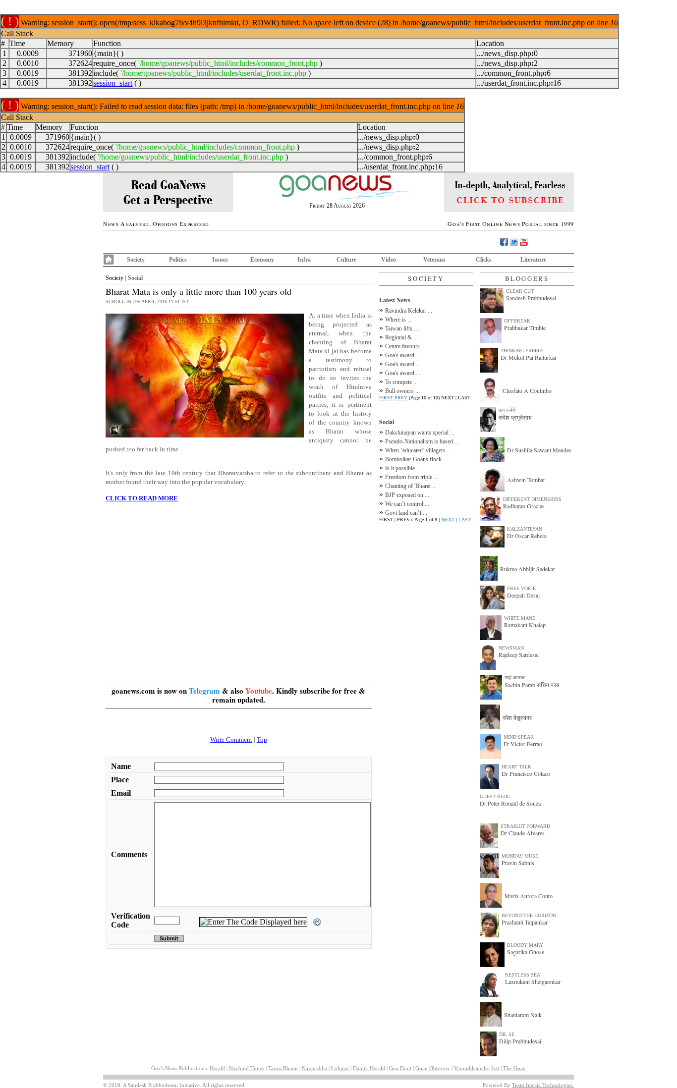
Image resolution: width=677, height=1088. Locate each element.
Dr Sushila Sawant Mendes (539, 450)
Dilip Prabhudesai (520, 1041)
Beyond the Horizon (529, 915)
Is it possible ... (403, 468)
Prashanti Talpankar (525, 922)
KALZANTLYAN (524, 529)
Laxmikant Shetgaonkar (533, 981)
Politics (178, 259)
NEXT (448, 519)
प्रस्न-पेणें (507, 410)
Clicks (484, 259)
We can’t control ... (407, 503)
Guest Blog (495, 796)
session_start (112, 83)
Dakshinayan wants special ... (419, 432)
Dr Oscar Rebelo (527, 536)
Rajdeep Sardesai (519, 654)
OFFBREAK (517, 321)
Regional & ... (401, 337)
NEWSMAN (511, 648)
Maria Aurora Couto (529, 896)
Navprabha (314, 1068)
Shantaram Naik (523, 1015)
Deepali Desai (523, 595)
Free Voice (521, 588)
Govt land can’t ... (406, 512)
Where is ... (398, 319)
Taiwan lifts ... (401, 328)
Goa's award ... (402, 355)
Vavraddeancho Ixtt (476, 1068)
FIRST (386, 397)
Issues (220, 259)
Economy (262, 259)
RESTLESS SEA (522, 975)
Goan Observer (432, 1068)
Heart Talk (516, 766)
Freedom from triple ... (411, 477)
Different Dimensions (532, 499)
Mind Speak (519, 737)
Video (388, 259)
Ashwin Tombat (526, 480)
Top (262, 739)
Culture (346, 259)
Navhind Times (246, 1068)
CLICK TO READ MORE (142, 498)
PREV (401, 397)
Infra (304, 259)
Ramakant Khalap (525, 625)
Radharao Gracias (524, 506)
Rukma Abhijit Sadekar (527, 569)
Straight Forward (525, 826)
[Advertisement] (239, 579)
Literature (533, 259)
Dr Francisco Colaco (526, 773)
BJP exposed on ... (407, 494)
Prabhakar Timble (525, 327)
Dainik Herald (369, 1068)
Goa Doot (400, 1068)
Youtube (258, 690)
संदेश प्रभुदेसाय (515, 417)
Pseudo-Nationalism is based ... (422, 441)
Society (136, 259)
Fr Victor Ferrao (523, 744)
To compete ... (401, 382)
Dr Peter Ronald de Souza (510, 803)
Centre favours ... (405, 346)
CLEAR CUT (520, 291)
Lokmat (340, 1068)
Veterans (434, 259)
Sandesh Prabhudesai (531, 298)
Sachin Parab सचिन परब (532, 685)
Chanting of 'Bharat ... (411, 486)
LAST (464, 519)
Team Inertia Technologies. (543, 1085)
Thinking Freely (522, 350)
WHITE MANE (519, 618)
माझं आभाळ (515, 677)
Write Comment (231, 739)
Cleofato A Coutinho (527, 390)
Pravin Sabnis (518, 863)
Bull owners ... (402, 390)
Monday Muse (520, 856)
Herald (217, 1068)
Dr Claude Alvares (523, 833)
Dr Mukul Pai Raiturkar (529, 357)
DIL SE (506, 1034)
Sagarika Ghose (525, 952)
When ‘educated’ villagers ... (418, 450)
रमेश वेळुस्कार (517, 717)
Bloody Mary (525, 945)
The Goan (514, 1068)
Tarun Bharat (283, 1068)
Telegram (204, 690)
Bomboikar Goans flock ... (416, 459)
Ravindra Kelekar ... (408, 310)
